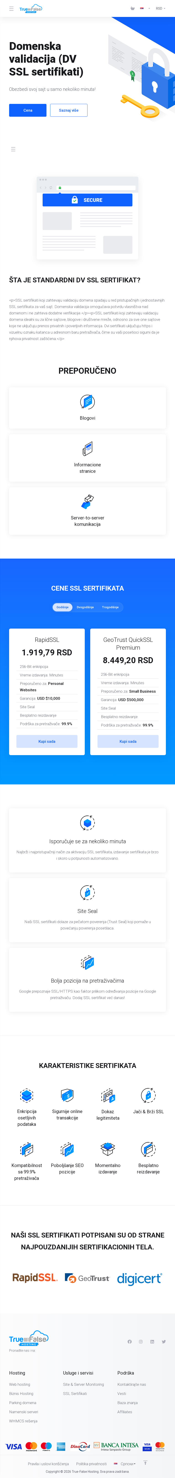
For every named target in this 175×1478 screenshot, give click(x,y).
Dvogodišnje (85, 607)
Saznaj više (69, 110)
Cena (27, 110)
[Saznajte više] (116, 1446)
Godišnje (63, 607)
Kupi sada (47, 741)
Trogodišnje (110, 607)
